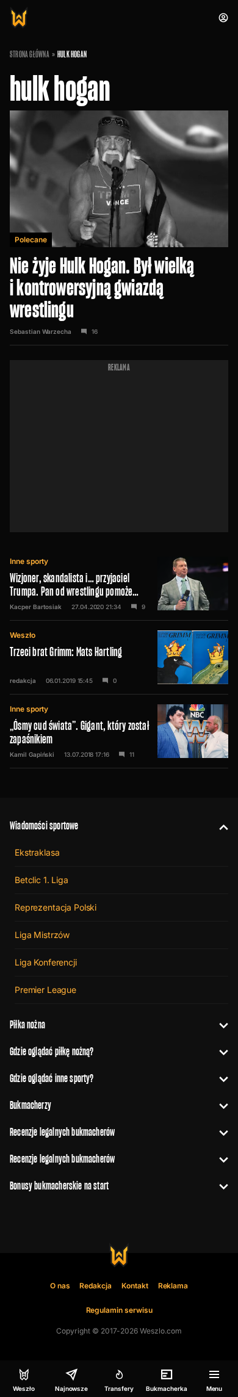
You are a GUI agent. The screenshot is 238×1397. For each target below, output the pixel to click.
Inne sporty (29, 561)
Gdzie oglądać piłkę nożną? (52, 1051)
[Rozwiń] (218, 826)
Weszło (22, 635)
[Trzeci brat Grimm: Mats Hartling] (119, 657)
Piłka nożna (27, 1024)
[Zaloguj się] (223, 17)
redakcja (23, 680)
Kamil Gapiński (32, 754)
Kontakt (134, 1285)
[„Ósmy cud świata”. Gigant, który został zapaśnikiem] (119, 731)
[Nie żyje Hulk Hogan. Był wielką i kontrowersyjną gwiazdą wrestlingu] (119, 227)
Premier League (45, 989)
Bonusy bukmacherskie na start (59, 1186)
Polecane (31, 239)
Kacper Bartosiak (36, 606)
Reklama (173, 1285)
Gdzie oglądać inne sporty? (52, 1078)
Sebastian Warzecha (40, 331)
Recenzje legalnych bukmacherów (62, 1132)
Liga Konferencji (46, 962)
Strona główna (29, 54)
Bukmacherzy (30, 1105)
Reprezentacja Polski (55, 907)
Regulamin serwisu (119, 1310)
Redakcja (95, 1285)
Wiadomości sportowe (44, 825)
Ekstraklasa (37, 852)
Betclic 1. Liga (41, 880)
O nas (60, 1285)
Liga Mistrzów (42, 935)
